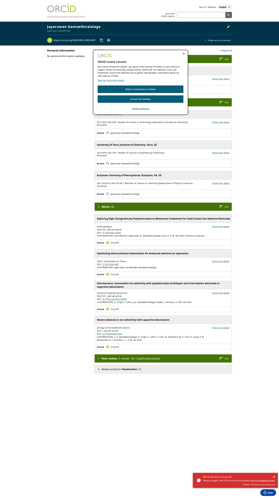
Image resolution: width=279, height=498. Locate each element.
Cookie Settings (140, 108)
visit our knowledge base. (262, 480)
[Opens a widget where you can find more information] (268, 493)
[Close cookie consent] (183, 53)
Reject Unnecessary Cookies (140, 89)
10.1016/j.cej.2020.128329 (114, 299)
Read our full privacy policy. (111, 80)
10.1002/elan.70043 (111, 232)
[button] (226, 50)
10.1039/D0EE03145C (112, 333)
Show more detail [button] (220, 78)
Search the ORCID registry (168, 15)
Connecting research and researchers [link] (66, 16)
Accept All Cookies (140, 99)
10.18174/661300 (110, 264)
